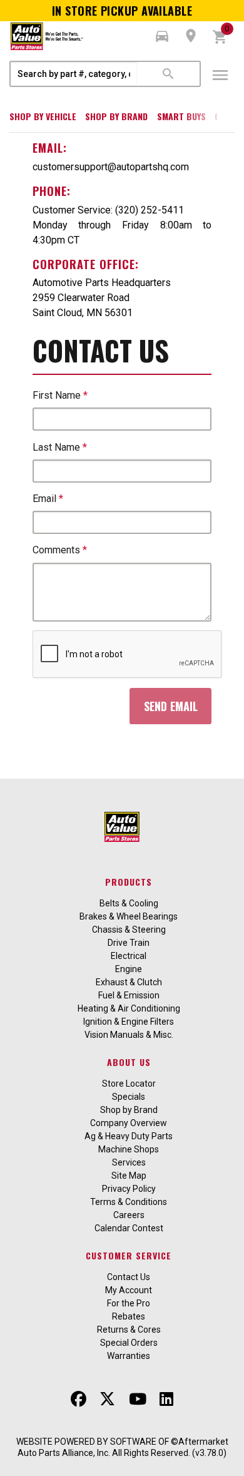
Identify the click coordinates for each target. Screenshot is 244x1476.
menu (220, 75)
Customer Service (128, 1255)
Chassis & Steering (129, 930)
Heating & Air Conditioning (129, 1008)
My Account (128, 1290)
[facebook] (78, 1399)
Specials (128, 1097)
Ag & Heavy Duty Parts (128, 1136)
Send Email (171, 706)
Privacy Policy (129, 1189)
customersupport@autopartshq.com (111, 167)
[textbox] (74, 74)
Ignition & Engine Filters (128, 1022)
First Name (60, 395)
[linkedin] (166, 1399)
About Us (129, 1062)
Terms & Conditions (128, 1202)
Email (48, 499)
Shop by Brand (116, 116)
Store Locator (129, 1084)
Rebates (128, 1316)
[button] (162, 36)
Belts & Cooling (128, 903)
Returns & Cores (129, 1330)
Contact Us (128, 1277)
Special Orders (129, 1343)
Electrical (128, 956)
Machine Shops (128, 1149)
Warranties (128, 1356)
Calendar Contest (128, 1228)
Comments (60, 550)
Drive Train (129, 943)
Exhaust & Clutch (129, 982)
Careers (129, 1215)
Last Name (60, 447)
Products (128, 881)
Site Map (128, 1176)
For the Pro (128, 1303)
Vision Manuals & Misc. (128, 1035)
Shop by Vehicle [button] (42, 116)
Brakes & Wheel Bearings (128, 916)
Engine (128, 969)
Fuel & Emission (129, 995)
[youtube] (137, 1399)
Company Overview (128, 1123)
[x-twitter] (107, 1399)
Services (129, 1162)
